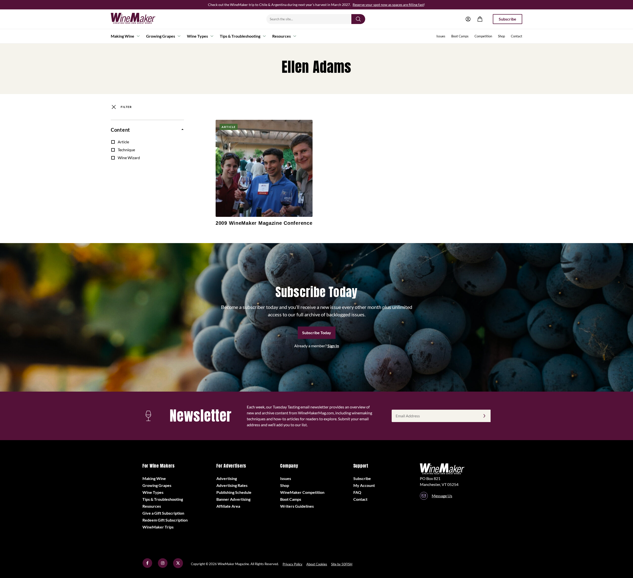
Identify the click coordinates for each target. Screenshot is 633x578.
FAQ (357, 492)
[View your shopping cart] (480, 19)
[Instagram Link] (163, 566)
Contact (516, 36)
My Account (364, 485)
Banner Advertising (233, 499)
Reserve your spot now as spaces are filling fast (388, 4)
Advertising (226, 478)
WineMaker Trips (158, 527)
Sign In (333, 345)
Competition (483, 36)
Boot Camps (460, 36)
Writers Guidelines (297, 506)
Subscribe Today (316, 332)
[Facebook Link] (147, 566)
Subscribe (507, 19)
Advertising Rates (232, 485)
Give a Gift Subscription (163, 513)
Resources (281, 36)
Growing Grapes (160, 36)
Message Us (442, 495)
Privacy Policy (292, 564)
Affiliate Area (228, 506)
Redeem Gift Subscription (165, 520)
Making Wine (122, 36)
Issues (440, 36)
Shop (501, 36)
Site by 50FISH (341, 564)
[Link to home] (139, 19)
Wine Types (197, 36)
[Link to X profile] (178, 566)
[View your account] (468, 19)
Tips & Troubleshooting (240, 36)
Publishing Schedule (233, 492)
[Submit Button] (358, 19)
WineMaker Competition (302, 492)
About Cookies (316, 564)
